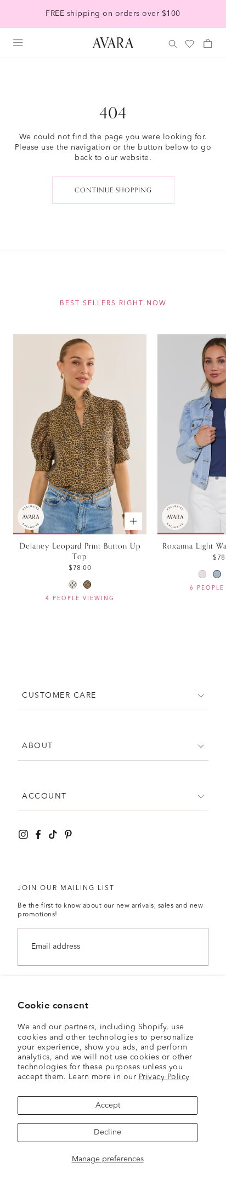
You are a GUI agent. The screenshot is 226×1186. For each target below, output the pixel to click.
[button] (113, 696)
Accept (107, 1105)
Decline (107, 1132)
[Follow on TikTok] (53, 834)
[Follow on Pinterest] (68, 834)
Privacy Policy (164, 1077)
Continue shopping (113, 190)
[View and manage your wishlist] (190, 44)
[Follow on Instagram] (23, 834)
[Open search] (173, 44)
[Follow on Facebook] (38, 834)
